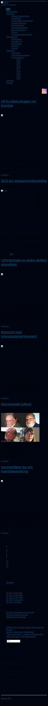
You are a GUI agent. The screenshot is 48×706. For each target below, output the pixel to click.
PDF (12, 254)
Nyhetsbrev (16, 53)
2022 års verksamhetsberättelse (24, 181)
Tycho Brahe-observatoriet (22, 21)
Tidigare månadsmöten (20, 16)
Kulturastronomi (17, 25)
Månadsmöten (12, 11)
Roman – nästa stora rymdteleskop (20, 632)
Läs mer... (5, 175)
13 (7, 567)
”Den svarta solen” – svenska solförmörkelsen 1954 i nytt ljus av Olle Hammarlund (24, 635)
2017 (18, 69)
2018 (18, 71)
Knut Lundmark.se (18, 30)
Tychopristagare (17, 57)
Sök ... (3, 641)
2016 (18, 67)
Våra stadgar (16, 44)
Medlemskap (16, 39)
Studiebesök (16, 18)
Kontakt (9, 83)
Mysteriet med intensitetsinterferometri (19, 334)
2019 (18, 74)
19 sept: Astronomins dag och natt (20, 612)
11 (7, 562)
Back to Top (6, 698)
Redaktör (10, 582)
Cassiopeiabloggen (18, 23)
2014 (18, 62)
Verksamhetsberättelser (20, 55)
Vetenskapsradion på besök (17, 615)
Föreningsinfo (11, 37)
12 (7, 565)
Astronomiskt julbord (16, 404)
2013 (18, 60)
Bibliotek (10, 80)
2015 (18, 64)
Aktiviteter (10, 14)
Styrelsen (15, 46)
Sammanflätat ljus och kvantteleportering (17, 469)
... (7, 548)
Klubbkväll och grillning (16, 617)
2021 (18, 78)
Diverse (14, 32)
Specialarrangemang (19, 27)
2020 (18, 76)
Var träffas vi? (17, 41)
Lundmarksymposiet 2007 (21, 34)
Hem (8, 9)
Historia (14, 48)
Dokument (10, 51)
